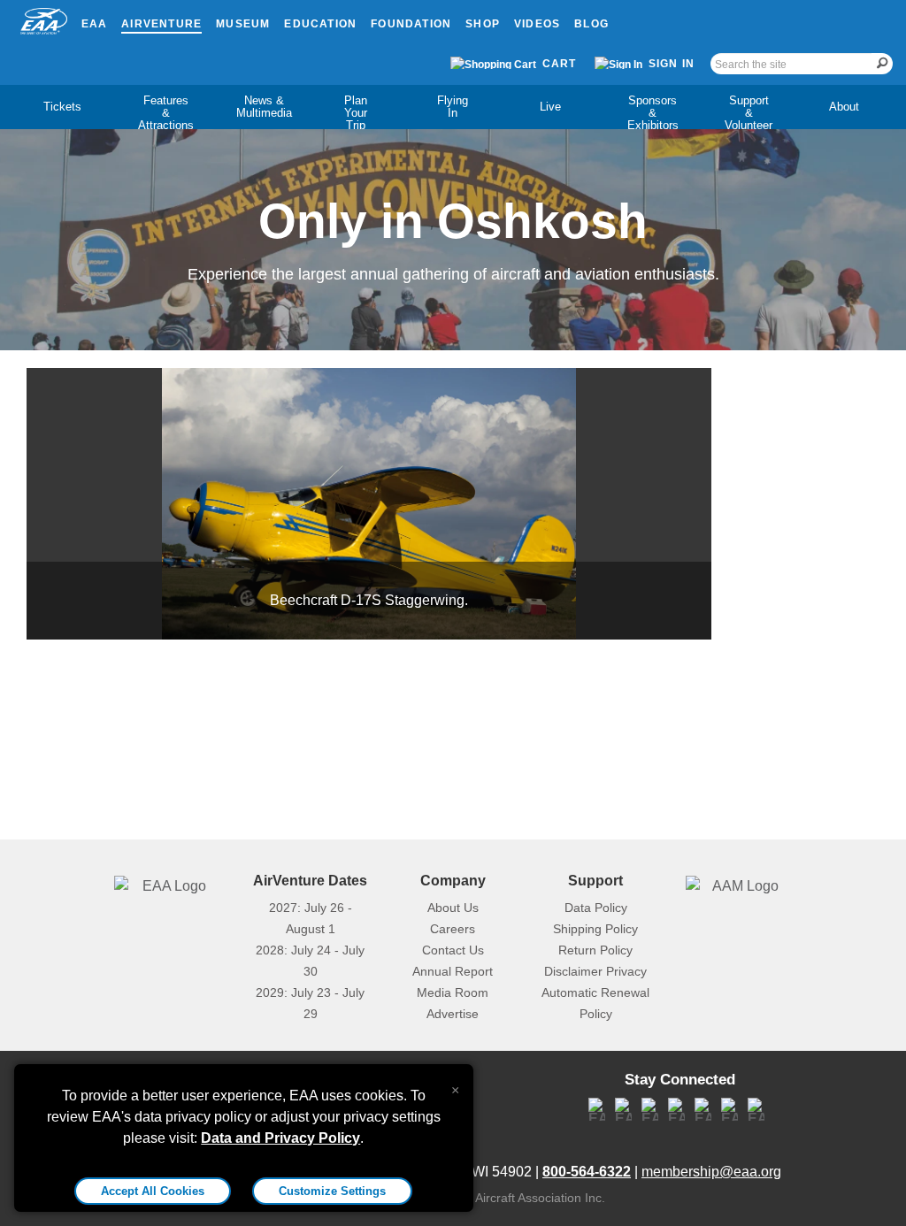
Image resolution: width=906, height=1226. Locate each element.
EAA (94, 24)
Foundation (411, 24)
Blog (591, 24)
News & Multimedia (264, 106)
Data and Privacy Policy (280, 1138)
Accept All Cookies (152, 1191)
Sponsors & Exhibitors (653, 113)
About (844, 106)
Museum (243, 24)
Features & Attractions (166, 113)
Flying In (452, 106)
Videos (537, 24)
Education (320, 24)
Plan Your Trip (355, 113)
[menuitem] (62, 107)
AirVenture (161, 24)
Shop (482, 24)
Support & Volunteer (748, 113)
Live (550, 106)
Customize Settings (332, 1191)
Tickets (62, 106)
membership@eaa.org (711, 1171)
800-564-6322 (586, 1171)
